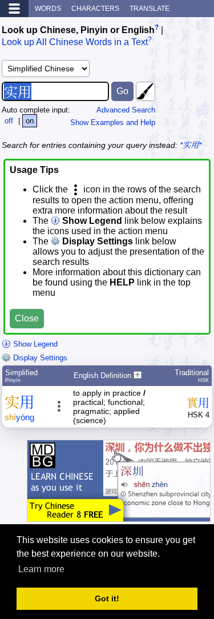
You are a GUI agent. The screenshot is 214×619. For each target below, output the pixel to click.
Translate (149, 9)
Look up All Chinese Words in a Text (75, 42)
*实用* (190, 145)
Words (48, 9)
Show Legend (34, 344)
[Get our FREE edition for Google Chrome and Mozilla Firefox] (118, 516)
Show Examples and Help (112, 122)
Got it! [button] (107, 598)
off (9, 120)
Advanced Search (125, 110)
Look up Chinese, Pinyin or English (78, 30)
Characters (95, 9)
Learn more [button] (41, 569)
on (30, 120)
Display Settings (39, 357)
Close (27, 318)
